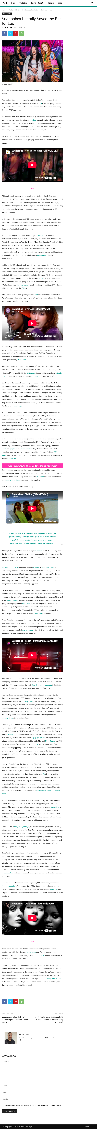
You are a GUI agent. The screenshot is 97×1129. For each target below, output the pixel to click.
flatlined (11, 734)
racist (4, 448)
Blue (24, 288)
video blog (17, 405)
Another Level (22, 284)
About (87, 1127)
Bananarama (22, 359)
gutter (4, 455)
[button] (92, 3)
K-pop (33, 737)
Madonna (48, 685)
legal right (26, 603)
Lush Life (38, 376)
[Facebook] (4, 33)
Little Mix (54, 889)
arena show (31, 952)
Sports (33, 3)
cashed (39, 790)
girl (38, 737)
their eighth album (13, 479)
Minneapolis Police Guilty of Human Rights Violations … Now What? (15, 1019)
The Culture (23, 3)
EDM (56, 452)
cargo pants (41, 255)
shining (5, 886)
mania (4, 793)
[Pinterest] (15, 33)
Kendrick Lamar (48, 567)
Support (60, 3)
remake (36, 567)
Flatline (13, 577)
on (45, 790)
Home (4, 10)
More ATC (41, 3)
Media (13, 3)
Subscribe (51, 3)
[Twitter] (10, 33)
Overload (40, 235)
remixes (14, 567)
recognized (55, 807)
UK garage (31, 373)
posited (33, 120)
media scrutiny (26, 448)
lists (40, 103)
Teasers (5, 567)
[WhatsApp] (21, 33)
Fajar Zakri (8, 27)
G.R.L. (36, 744)
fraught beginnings (21, 826)
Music (17, 10)
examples (11, 886)
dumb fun (12, 458)
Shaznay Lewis (27, 701)
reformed (38, 550)
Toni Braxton (37, 685)
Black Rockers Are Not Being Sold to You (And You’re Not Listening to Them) (49, 1019)
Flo (44, 774)
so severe (40, 476)
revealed (38, 613)
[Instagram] (21, 1040)
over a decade (27, 630)
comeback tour (8, 872)
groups (42, 737)
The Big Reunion (53, 790)
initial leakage (12, 600)
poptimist (13, 448)
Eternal (41, 278)
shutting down (7, 717)
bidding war (39, 955)
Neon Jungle (50, 741)
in (43, 790)
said (36, 294)
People (5, 3)
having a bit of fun (53, 978)
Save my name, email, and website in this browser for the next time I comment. (32, 1105)
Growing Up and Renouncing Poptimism (32, 465)
